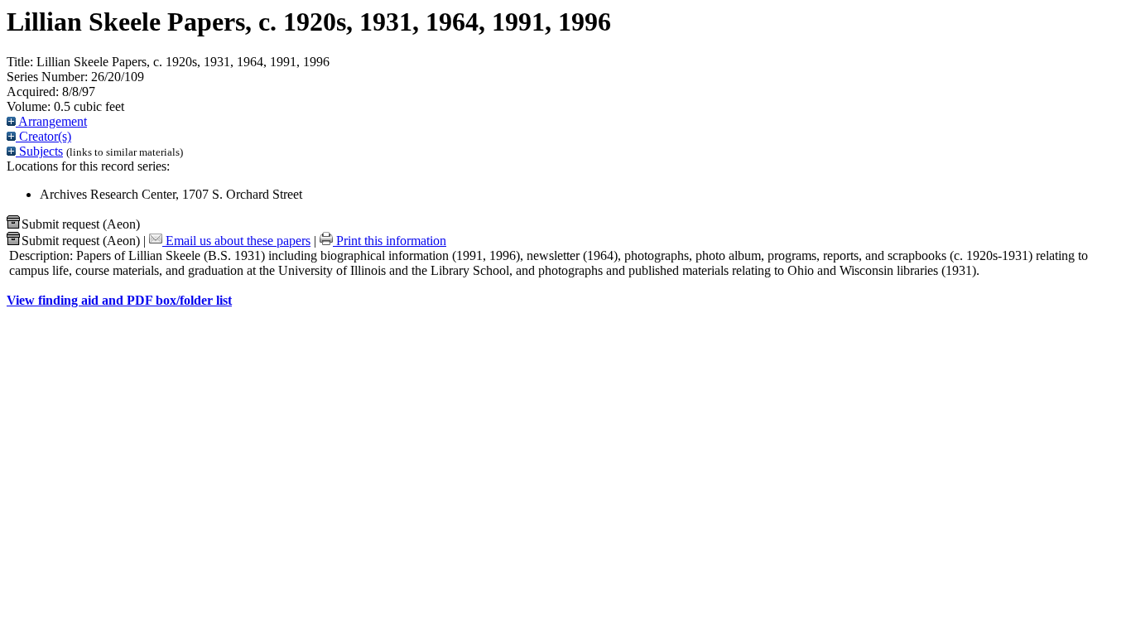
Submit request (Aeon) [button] (81, 224)
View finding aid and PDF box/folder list (119, 300)
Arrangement (51, 121)
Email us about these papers (236, 241)
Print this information (389, 241)
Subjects (39, 151)
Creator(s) (43, 136)
